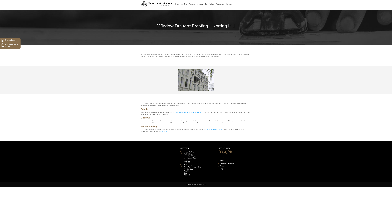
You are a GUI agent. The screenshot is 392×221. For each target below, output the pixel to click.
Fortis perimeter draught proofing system (188, 112)
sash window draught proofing (213, 129)
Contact (228, 4)
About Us (200, 4)
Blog (221, 169)
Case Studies (209, 4)
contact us (163, 131)
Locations (223, 158)
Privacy (222, 161)
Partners (192, 4)
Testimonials (220, 4)
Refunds (222, 166)
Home (177, 4)
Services (184, 4)
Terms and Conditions (227, 163)
